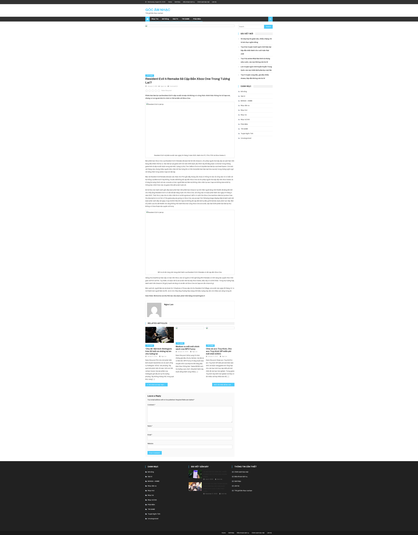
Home (170, 2)
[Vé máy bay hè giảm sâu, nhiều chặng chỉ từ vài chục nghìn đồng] (195, 474)
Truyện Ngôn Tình (247, 133)
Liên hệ (214, 2)
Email (149, 435)
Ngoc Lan (163, 86)
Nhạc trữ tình (245, 119)
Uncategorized (246, 138)
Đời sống (165, 19)
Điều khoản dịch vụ (189, 2)
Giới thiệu (177, 2)
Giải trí (175, 19)
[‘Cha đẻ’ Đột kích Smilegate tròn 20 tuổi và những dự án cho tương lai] (159, 335)
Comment (151, 405)
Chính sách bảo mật (203, 2)
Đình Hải (219, 479)
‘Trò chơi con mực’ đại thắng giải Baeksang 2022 (158, 385)
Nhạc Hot (244, 110)
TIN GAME (185, 19)
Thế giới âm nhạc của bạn (243, 490)
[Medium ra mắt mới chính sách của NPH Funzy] (190, 334)
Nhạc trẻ (155, 19)
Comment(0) (173, 86)
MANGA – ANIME (246, 101)
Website (150, 443)
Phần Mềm (197, 19)
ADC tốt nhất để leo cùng (223, 385)
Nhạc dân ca (245, 105)
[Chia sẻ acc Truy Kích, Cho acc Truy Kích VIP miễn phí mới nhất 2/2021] (220, 335)
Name (150, 426)
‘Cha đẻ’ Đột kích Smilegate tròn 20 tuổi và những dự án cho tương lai (158, 351)
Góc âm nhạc (157, 10)
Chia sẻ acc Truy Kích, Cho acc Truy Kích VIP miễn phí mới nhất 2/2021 (219, 351)
